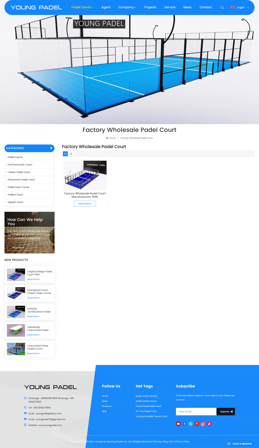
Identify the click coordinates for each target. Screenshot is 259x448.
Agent (105, 7)
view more (18, 247)
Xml (172, 441)
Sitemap (157, 441)
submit (224, 412)
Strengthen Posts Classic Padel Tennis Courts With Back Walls (39, 292)
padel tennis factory (146, 395)
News (187, 7)
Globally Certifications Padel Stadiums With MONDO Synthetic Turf (38, 310)
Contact (206, 7)
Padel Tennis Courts (146, 401)
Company (126, 7)
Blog (104, 411)
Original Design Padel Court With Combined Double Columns (39, 273)
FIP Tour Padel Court (146, 411)
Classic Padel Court (19, 172)
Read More (32, 279)
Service (169, 7)
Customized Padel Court (148, 406)
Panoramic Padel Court (21, 179)
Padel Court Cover (18, 187)
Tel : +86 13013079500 (39, 407)
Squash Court (15, 202)
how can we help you (25, 222)
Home (112, 138)
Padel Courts (81, 7)
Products (106, 406)
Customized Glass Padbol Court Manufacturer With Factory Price (38, 347)
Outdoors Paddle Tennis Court (151, 416)
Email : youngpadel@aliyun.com (45, 413)
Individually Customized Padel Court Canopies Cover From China (38, 329)
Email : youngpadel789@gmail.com (46, 419)
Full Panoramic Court (20, 164)
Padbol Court (15, 194)
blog (165, 441)
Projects (150, 7)
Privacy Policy (182, 441)
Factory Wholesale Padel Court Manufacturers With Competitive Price (85, 195)
